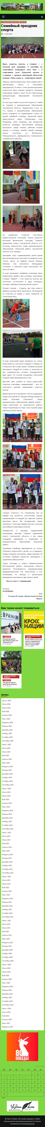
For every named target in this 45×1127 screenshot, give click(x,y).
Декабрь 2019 (7, 994)
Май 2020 (5, 975)
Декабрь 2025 (7, 730)
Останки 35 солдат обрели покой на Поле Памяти (25, 596)
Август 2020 (6, 964)
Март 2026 (6, 719)
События (23, 22)
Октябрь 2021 (7, 913)
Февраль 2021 (7, 942)
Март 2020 (6, 983)
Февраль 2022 (7, 898)
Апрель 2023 (7, 847)
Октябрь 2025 (7, 737)
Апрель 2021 (7, 935)
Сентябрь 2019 (7, 1005)
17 (4, 1086)
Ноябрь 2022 (7, 865)
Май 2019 (5, 1016)
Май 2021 (5, 931)
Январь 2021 (7, 946)
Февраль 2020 (7, 986)
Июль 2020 (6, 968)
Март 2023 (6, 851)
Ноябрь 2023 (7, 821)
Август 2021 (6, 920)
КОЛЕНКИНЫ (8, 590)
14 (28, 1081)
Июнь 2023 (6, 840)
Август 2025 (6, 744)
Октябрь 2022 (7, 869)
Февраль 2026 (7, 722)
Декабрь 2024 (7, 774)
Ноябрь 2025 (7, 733)
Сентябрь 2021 (7, 917)
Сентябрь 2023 (7, 829)
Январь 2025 (7, 770)
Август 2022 (6, 876)
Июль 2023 (6, 836)
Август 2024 (6, 788)
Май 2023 (5, 843)
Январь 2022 (7, 902)
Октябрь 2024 (7, 781)
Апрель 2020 (7, 979)
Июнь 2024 (6, 796)
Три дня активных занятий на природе (10, 683)
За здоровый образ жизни (10, 22)
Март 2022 (6, 895)
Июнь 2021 (6, 928)
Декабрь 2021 (7, 906)
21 (28, 1086)
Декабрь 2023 (7, 818)
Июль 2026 (6, 704)
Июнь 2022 (6, 884)
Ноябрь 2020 (7, 953)
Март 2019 (6, 1023)
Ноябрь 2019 (7, 997)
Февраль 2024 (7, 810)
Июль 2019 (6, 1012)
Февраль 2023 (7, 854)
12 (16, 1081)
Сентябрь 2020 (7, 961)
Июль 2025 (6, 748)
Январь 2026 (7, 726)
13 (22, 1081)
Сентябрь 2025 (7, 741)
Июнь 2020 (6, 972)
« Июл (3, 1098)
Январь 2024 (7, 814)
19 (16, 1086)
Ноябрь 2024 (7, 777)
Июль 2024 (6, 792)
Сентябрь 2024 (7, 785)
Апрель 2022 (7, 891)
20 (22, 1086)
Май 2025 (5, 755)
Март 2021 (6, 939)
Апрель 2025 (7, 759)
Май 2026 (5, 711)
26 (16, 1090)
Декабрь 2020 (7, 950)
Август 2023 (6, 832)
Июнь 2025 (6, 752)
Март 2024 (6, 807)
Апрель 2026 (7, 715)
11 (10, 1081)
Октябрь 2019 (7, 1001)
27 (22, 1090)
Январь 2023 (7, 858)
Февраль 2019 (7, 1027)
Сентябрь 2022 (7, 873)
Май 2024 (5, 799)
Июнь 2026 (6, 708)
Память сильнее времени (10, 676)
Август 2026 (6, 700)
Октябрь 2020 (7, 957)
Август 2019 (6, 1008)
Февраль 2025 (7, 766)
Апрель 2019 (7, 1019)
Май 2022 (5, 887)
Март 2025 (6, 763)
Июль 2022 (6, 880)
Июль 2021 (6, 924)
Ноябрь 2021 (7, 909)
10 (4, 1081)
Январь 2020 (7, 990)
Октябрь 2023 (7, 825)
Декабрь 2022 (7, 862)
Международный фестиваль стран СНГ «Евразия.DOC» (10, 640)
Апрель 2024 (7, 803)
